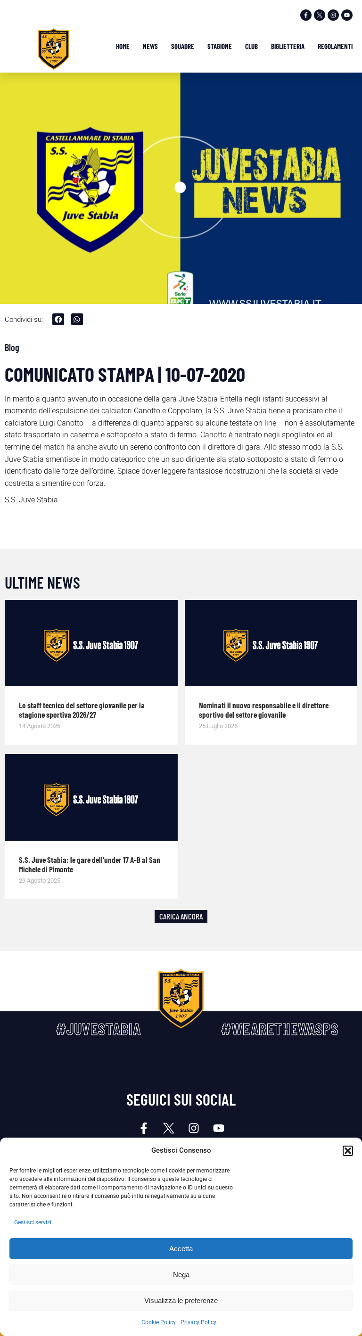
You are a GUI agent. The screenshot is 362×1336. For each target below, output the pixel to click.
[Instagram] (333, 15)
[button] (348, 1151)
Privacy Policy (198, 1322)
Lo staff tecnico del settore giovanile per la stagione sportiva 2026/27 (82, 709)
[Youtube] (347, 15)
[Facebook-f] (306, 15)
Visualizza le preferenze (181, 1300)
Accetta (181, 1249)
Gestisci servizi (32, 1222)
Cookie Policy (158, 1322)
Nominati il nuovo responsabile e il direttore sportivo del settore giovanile (264, 709)
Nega (181, 1274)
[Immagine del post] (91, 643)
